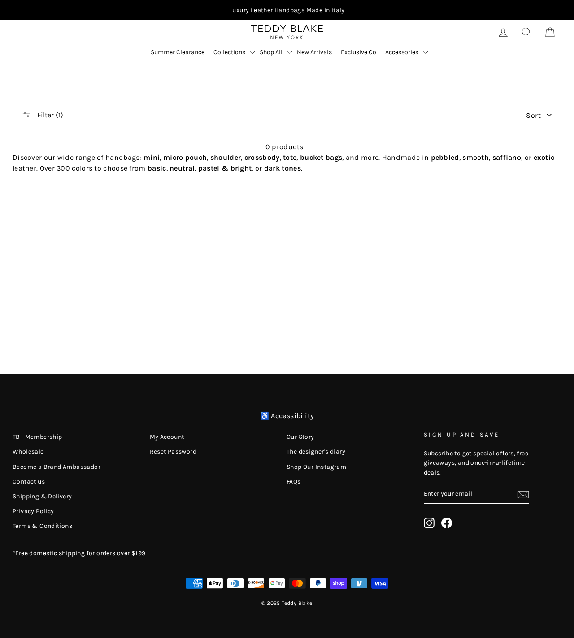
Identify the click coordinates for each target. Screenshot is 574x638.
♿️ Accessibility (287, 415)
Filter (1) (49, 115)
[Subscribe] (523, 494)
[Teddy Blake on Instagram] (429, 523)
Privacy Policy (33, 511)
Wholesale (28, 451)
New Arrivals (314, 52)
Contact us (29, 481)
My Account (167, 436)
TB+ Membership (37, 436)
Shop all (271, 52)
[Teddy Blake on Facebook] (446, 523)
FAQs (294, 481)
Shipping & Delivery (42, 496)
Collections (229, 52)
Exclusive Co (358, 52)
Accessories (401, 52)
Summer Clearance (177, 52)
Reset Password (173, 451)
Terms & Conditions (42, 525)
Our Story (300, 436)
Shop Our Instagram (316, 466)
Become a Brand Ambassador (56, 466)
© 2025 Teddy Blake (286, 603)
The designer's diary (316, 451)
